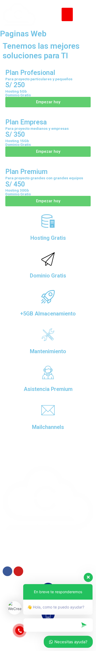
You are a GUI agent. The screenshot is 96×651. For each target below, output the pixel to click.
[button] (67, 14)
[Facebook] (7, 571)
